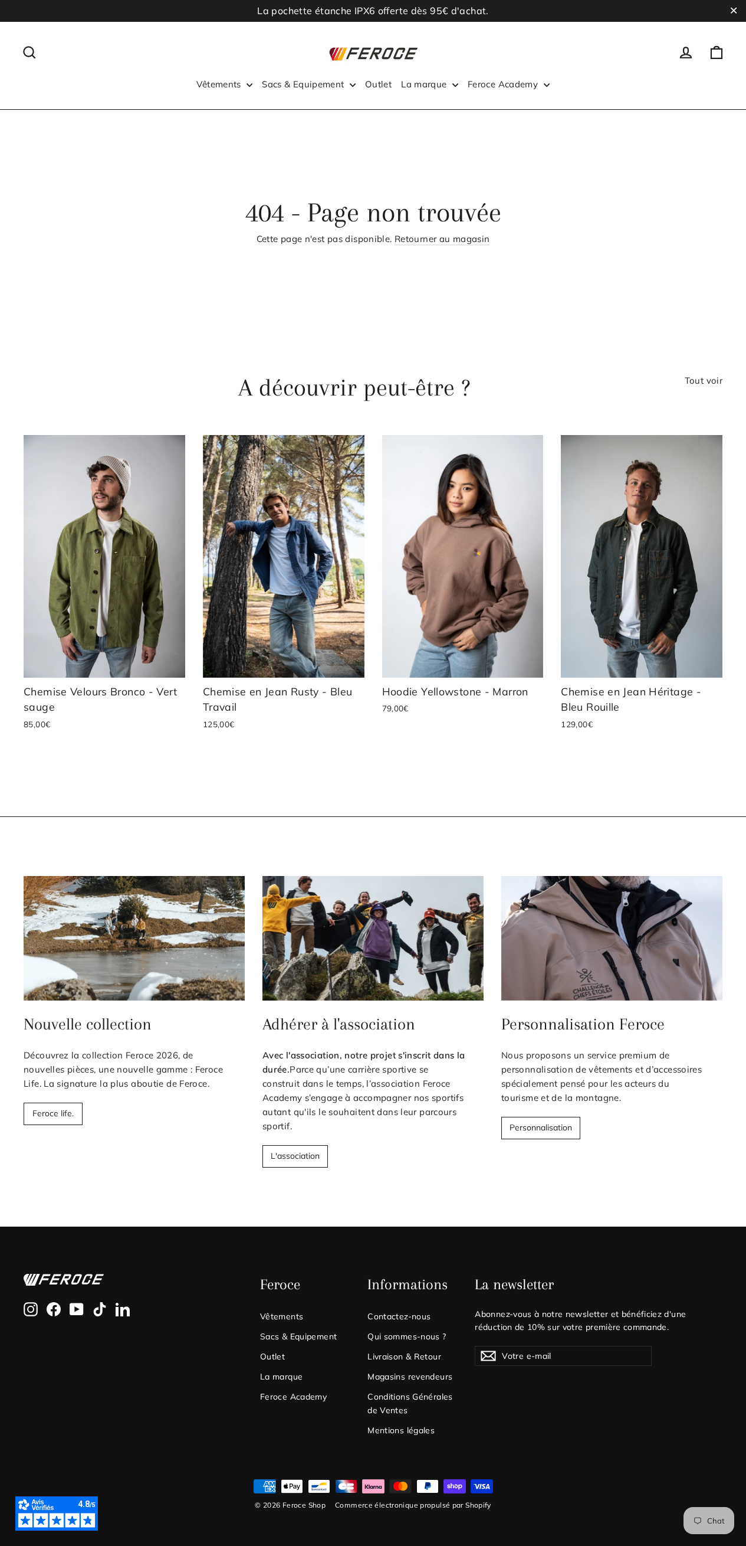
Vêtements (220, 84)
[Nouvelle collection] (134, 938)
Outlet (378, 84)
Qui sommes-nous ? (406, 1336)
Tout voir (703, 380)
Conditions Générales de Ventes (410, 1402)
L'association (295, 1155)
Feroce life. (53, 1113)
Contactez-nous (398, 1316)
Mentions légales (401, 1430)
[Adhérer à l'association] (373, 938)
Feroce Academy (504, 84)
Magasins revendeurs (409, 1376)
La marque (425, 84)
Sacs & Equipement (304, 84)
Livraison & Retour (404, 1356)
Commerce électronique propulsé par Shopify (413, 1505)
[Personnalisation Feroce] (611, 938)
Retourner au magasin (442, 238)
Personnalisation (541, 1127)
